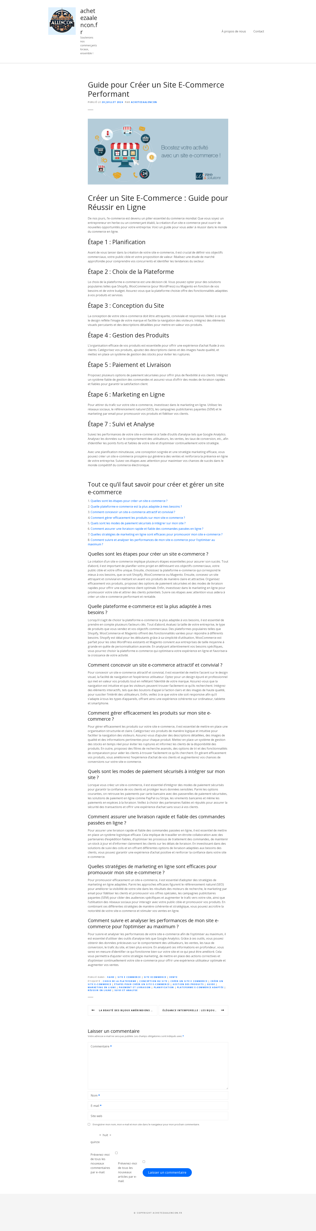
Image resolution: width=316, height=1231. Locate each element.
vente (173, 977)
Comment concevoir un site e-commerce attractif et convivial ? (133, 512)
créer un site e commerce (188, 981)
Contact (258, 31)
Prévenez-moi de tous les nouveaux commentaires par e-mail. (100, 1163)
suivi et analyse (126, 990)
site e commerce (129, 977)
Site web (96, 1116)
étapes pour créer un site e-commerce (142, 984)
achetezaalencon (144, 102)
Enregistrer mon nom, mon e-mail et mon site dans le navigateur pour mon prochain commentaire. (146, 1124)
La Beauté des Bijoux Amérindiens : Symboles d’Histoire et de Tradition (128, 1010)
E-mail (94, 1106)
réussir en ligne (99, 990)
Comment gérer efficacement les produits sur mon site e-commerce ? (138, 518)
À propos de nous (234, 31)
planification (164, 987)
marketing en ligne (102, 987)
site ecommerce (155, 977)
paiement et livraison (135, 987)
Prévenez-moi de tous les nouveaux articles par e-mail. (127, 1172)
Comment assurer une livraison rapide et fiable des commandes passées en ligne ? (147, 529)
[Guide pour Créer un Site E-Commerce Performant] (158, 121)
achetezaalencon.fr (88, 21)
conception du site (153, 981)
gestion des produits (188, 984)
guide (211, 984)
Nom (93, 1095)
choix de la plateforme (119, 981)
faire (110, 977)
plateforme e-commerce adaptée (200, 987)
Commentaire (99, 1046)
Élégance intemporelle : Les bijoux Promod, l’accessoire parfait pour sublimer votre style (195, 1010)
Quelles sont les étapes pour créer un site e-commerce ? (129, 501)
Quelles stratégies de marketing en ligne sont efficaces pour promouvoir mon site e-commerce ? (157, 534)
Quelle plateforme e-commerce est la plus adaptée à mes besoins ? (136, 506)
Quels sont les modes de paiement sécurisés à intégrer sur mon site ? (138, 523)
